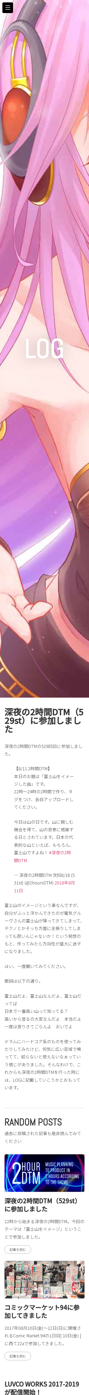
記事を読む (17, 1249)
